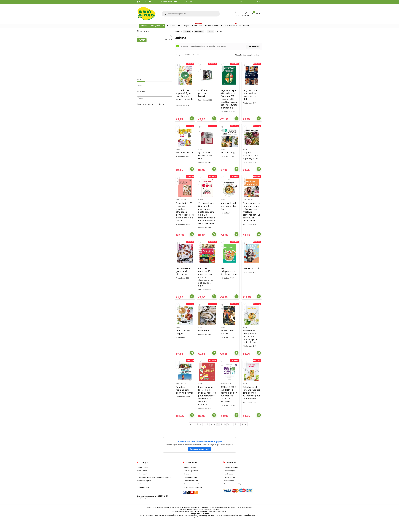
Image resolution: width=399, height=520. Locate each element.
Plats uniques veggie (183, 332)
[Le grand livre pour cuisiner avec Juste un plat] (251, 75)
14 (228, 424)
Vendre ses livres (230, 25)
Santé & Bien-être (181, 200)
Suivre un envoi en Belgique (234, 484)
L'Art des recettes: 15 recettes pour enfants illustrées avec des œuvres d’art (205, 277)
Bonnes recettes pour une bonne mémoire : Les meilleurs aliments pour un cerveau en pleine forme (251, 212)
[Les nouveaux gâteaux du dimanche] (185, 253)
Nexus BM (204, 517)
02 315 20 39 (163, 496)
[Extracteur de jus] (185, 137)
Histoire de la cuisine (227, 332)
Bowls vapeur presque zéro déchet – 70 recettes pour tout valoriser (250, 336)
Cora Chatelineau (201, 515)
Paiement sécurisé (190, 477)
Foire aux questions (197, 2)
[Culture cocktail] (251, 253)
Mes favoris (154, 2)
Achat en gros (144, 487)
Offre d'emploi (188, 511)
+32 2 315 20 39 (167, 2)
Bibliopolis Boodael (242, 515)
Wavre (181, 515)
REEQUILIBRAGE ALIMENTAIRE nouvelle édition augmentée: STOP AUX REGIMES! (228, 394)
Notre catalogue (190, 467)
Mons (176, 515)
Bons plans (198, 25)
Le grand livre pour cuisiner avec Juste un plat (250, 95)
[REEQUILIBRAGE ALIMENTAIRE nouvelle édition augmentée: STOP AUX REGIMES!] (229, 372)
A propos (183, 509)
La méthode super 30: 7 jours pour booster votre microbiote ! (184, 96)
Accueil (172, 25)
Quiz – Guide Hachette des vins (205, 155)
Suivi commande (181, 2)
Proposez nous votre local (215, 511)
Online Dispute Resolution (193, 487)
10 (214, 424)
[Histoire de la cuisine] (229, 315)
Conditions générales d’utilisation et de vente (155, 477)
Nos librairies (213, 25)
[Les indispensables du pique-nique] (229, 253)
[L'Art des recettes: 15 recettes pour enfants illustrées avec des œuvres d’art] (207, 253)
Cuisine (210, 31)
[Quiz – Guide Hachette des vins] (207, 137)
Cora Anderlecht (189, 515)
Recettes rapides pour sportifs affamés (184, 390)
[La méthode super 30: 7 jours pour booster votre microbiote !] (185, 75)
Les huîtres (203, 330)
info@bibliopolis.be (144, 498)
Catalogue (184, 25)
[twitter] (188, 492)
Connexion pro (229, 471)
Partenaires (207, 509)
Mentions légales (145, 481)
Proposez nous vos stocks (193, 484)
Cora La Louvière (158, 515)
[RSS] (196, 492)
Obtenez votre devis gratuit (199, 449)
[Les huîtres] (207, 315)
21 (235, 424)
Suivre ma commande (147, 484)
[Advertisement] (154, 60)
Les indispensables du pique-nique (228, 271)
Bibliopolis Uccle (254, 515)
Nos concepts (229, 481)
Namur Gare (144, 515)
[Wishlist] (245, 13)
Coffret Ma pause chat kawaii (204, 93)
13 (225, 424)
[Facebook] (184, 492)
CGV (237, 507)
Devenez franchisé (231, 467)
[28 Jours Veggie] (229, 137)
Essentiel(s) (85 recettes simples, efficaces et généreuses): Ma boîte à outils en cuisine (185, 212)
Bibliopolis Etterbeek (229, 515)
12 (221, 424)
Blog (173, 511)
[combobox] (154, 85)
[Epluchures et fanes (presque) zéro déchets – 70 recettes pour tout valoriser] (251, 372)
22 (239, 424)
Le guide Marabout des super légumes (251, 155)
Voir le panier (253, 46)
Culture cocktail (251, 268)
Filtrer (142, 40)
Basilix (150, 515)
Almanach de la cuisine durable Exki (228, 206)
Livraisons (187, 474)
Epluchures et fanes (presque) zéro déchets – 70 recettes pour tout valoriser (251, 393)
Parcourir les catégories (150, 25)
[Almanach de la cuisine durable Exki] (229, 188)
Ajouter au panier (192, 118)
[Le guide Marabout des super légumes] (251, 137)
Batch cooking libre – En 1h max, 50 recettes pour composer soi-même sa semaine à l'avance (207, 396)
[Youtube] (192, 492)
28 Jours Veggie (228, 152)
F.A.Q (225, 511)
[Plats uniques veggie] (185, 315)
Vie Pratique (199, 31)
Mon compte (142, 2)
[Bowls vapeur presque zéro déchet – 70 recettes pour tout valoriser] (251, 315)
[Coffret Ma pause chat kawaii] (207, 75)
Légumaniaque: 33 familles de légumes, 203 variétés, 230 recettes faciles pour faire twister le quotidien (229, 99)
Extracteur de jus (184, 152)
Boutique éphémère (200, 511)
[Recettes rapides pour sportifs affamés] (185, 372)
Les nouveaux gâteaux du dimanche (183, 271)
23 (242, 424)
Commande (143, 474)
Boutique (187, 31)
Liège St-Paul (169, 515)
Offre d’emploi (229, 477)
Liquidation (179, 511)
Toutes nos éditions (191, 481)
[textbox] (154, 85)
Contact (245, 25)
